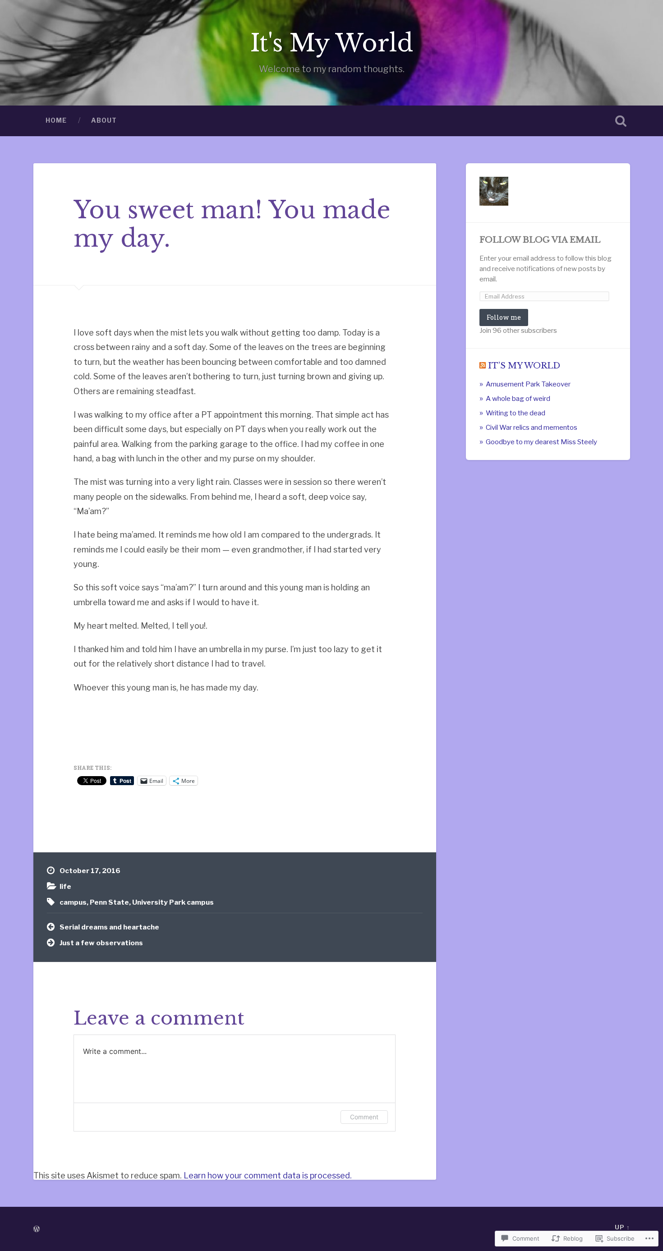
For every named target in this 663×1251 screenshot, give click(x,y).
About (104, 120)
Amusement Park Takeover (528, 384)
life (65, 886)
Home (56, 120)
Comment (364, 1117)
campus (73, 902)
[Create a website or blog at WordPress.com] (36, 1229)
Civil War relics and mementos (531, 427)
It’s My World (524, 366)
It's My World (331, 43)
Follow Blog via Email (539, 240)
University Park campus (173, 902)
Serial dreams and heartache (109, 927)
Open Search (621, 121)
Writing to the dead (515, 413)
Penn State (109, 902)
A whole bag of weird (518, 398)
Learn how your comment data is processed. (268, 1175)
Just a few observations (101, 942)
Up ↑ (622, 1227)
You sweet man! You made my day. (232, 224)
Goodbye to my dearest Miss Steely (541, 441)
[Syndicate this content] (482, 366)
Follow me (504, 317)
